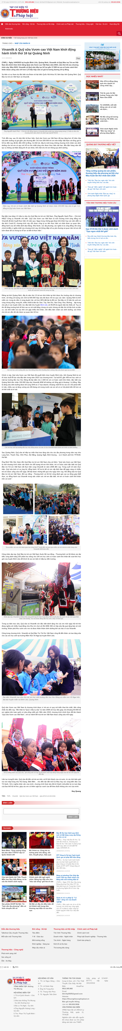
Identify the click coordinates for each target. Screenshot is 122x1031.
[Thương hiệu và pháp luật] (19, 981)
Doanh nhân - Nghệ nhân (63, 936)
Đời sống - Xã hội (28, 24)
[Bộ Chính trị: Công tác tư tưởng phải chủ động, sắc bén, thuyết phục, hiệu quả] (41, 840)
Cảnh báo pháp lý (84, 940)
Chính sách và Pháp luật (65, 24)
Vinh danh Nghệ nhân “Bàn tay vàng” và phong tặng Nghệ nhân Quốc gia (101, 195)
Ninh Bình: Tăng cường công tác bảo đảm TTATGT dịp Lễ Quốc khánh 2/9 (14, 852)
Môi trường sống (38, 940)
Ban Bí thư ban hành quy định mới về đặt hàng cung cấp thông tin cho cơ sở (68, 835)
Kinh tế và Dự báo (60, 944)
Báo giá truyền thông (70, 1002)
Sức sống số (6, 957)
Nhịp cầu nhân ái (22, 43)
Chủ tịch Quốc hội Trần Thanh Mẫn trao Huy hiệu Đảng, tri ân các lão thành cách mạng (14, 879)
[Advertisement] (102, 294)
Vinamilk (15, 796)
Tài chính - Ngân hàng (62, 940)
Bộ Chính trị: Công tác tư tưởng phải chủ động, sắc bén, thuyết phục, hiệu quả (40, 852)
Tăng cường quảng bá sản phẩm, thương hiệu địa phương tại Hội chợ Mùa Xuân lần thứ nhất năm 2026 (102, 173)
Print (78, 58)
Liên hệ (6, 967)
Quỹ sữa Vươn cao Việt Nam (29, 796)
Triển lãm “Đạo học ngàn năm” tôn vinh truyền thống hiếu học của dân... (101, 181)
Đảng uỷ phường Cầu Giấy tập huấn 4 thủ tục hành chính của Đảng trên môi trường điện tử (67, 877)
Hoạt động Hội (114, 24)
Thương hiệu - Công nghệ (84, 24)
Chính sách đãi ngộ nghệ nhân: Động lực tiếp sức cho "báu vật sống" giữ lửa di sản (41, 879)
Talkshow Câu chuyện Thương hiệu (14, 933)
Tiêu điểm (36, 933)
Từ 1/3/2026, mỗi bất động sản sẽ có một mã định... (108, 107)
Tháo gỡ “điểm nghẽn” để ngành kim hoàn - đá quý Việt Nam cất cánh (102, 188)
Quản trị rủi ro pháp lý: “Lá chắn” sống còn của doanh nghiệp (66, 900)
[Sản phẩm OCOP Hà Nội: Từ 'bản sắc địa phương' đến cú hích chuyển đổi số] (14, 894)
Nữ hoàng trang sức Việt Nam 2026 (25, 38)
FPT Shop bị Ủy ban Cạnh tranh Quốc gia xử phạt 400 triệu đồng (68, 856)
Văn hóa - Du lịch (101, 24)
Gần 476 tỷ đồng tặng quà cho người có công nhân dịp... (109, 83)
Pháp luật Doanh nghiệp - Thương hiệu (92, 936)
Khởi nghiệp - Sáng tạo (41, 944)
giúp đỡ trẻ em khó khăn (48, 796)
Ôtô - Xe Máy (6, 961)
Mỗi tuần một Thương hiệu (11, 936)
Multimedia (9, 29)
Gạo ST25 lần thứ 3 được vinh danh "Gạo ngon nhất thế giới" (102, 230)
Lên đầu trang (115, 967)
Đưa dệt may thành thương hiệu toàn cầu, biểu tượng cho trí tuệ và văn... (102, 237)
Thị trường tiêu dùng (61, 948)
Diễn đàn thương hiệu (12, 24)
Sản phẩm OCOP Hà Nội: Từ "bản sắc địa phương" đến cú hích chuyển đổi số (14, 906)
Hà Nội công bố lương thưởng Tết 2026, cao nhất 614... (109, 119)
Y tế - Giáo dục (37, 936)
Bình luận (73, 817)
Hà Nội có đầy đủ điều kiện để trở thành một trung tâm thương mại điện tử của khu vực (41, 907)
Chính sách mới (83, 933)
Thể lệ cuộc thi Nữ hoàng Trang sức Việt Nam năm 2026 (109, 95)
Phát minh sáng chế (8, 953)
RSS (16, 967)
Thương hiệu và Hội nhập (45, 24)
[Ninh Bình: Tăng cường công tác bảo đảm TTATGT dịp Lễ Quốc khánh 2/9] (14, 840)
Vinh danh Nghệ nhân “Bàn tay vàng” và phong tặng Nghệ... (109, 131)
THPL (9, 796)
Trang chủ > (7, 43)
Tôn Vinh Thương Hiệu (62, 933)
